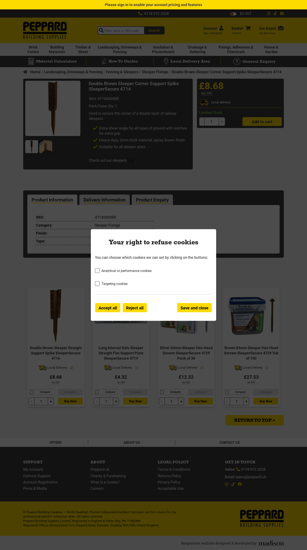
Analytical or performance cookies (126, 270)
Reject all (134, 307)
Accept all (108, 307)
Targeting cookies (114, 283)
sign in (122, 4)
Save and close (194, 307)
